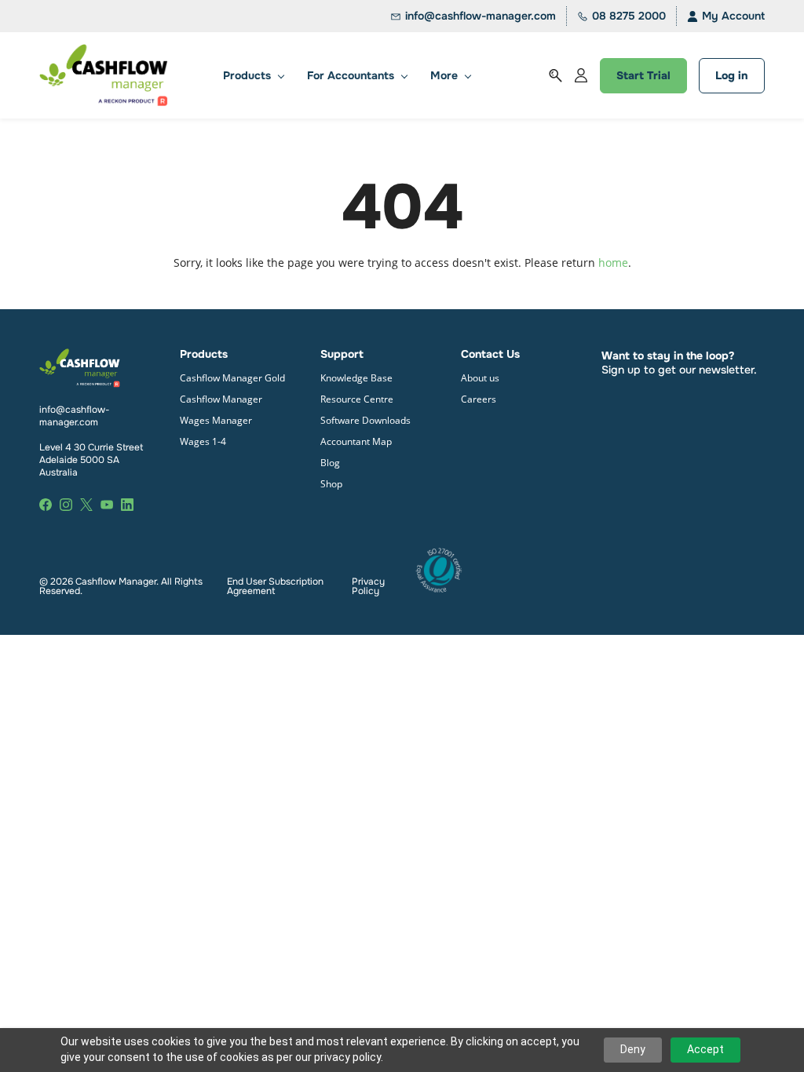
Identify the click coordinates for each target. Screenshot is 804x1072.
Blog (330, 462)
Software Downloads (365, 420)
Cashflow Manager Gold (232, 378)
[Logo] (103, 75)
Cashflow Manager (221, 399)
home (613, 262)
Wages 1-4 (203, 441)
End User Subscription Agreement (275, 586)
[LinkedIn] (127, 504)
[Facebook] (45, 504)
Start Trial (643, 75)
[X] (86, 504)
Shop (331, 483)
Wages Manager (216, 420)
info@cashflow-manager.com (74, 415)
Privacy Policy (368, 586)
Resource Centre (356, 399)
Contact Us (490, 354)
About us (480, 378)
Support (342, 354)
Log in (731, 75)
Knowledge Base (356, 378)
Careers (478, 399)
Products (205, 354)
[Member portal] (581, 75)
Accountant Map (356, 441)
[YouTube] (106, 504)
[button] (555, 75)
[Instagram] (66, 504)
